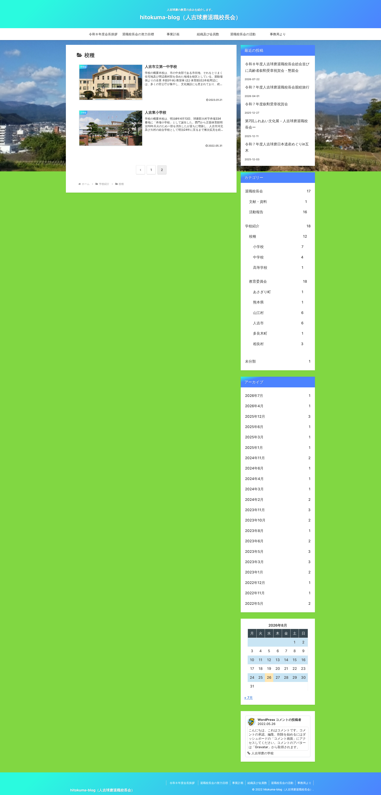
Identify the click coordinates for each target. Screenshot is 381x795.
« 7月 (248, 698)
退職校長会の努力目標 (214, 782)
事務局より (304, 782)
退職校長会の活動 (282, 782)
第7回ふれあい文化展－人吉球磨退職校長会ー (276, 124)
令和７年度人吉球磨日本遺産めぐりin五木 (277, 147)
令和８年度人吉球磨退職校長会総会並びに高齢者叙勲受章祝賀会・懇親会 (277, 67)
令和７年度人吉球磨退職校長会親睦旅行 (277, 87)
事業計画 (237, 782)
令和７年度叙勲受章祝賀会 (266, 104)
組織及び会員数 (257, 782)
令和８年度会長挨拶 (183, 782)
